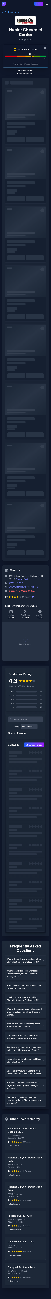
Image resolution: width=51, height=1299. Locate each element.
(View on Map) (22, 579)
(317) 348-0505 (16, 583)
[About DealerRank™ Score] (45, 48)
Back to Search (12, 12)
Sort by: (17, 726)
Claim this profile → (25, 73)
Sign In (39, 4)
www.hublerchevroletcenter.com (23, 587)
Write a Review (35, 745)
